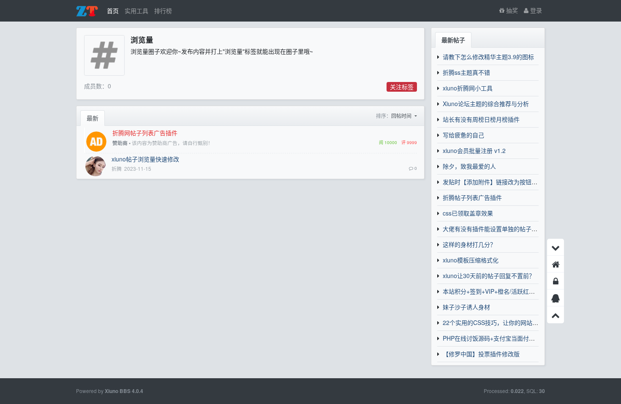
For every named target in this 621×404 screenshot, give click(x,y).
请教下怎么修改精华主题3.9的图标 (488, 56)
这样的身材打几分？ (469, 244)
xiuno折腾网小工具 (468, 88)
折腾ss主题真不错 (466, 72)
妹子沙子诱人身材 (466, 307)
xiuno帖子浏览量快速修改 (145, 159)
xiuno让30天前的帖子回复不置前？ (489, 275)
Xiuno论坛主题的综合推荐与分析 (486, 103)
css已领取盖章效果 (468, 213)
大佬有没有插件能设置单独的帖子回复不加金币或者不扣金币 (522, 228)
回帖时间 (402, 115)
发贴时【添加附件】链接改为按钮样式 (493, 181)
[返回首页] (555, 264)
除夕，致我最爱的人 (469, 166)
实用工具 (136, 10)
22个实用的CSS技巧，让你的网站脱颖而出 (499, 322)
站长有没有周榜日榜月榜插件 (481, 119)
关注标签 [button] (402, 86)
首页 (113, 10)
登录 (535, 10)
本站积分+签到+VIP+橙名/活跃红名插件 (495, 291)
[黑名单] (555, 281)
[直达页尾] (555, 247)
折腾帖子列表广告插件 (472, 197)
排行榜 (163, 10)
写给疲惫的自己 (463, 135)
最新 (92, 118)
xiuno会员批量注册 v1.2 (474, 150)
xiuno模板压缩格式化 (470, 260)
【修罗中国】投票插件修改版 (481, 353)
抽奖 (511, 10)
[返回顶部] (555, 314)
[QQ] (555, 297)
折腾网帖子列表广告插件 (144, 132)
